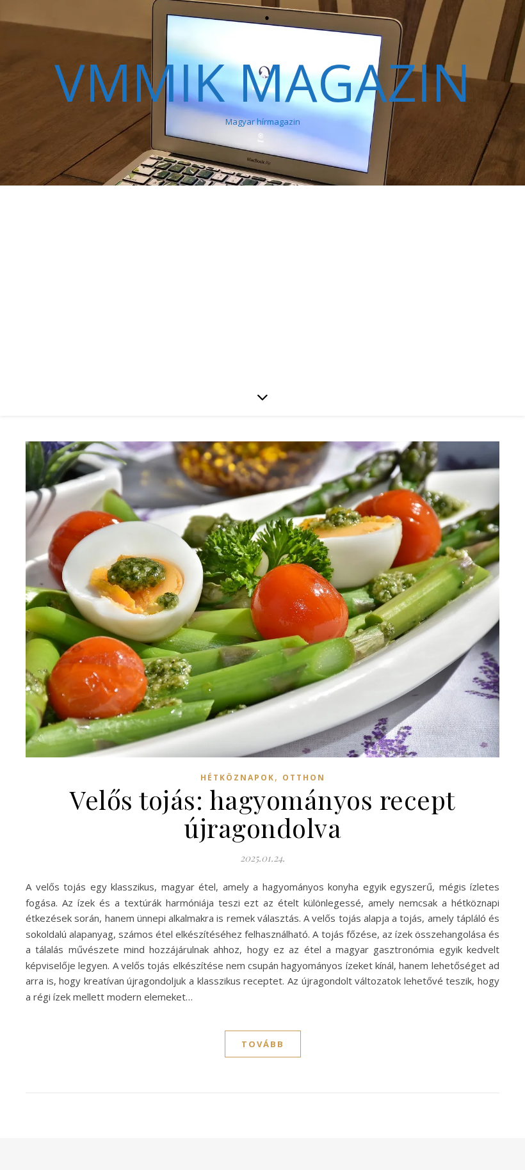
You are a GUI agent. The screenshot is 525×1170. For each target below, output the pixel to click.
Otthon (303, 777)
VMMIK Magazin (262, 81)
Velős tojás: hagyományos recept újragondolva (262, 813)
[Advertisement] (262, 281)
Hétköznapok (237, 777)
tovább (262, 1044)
